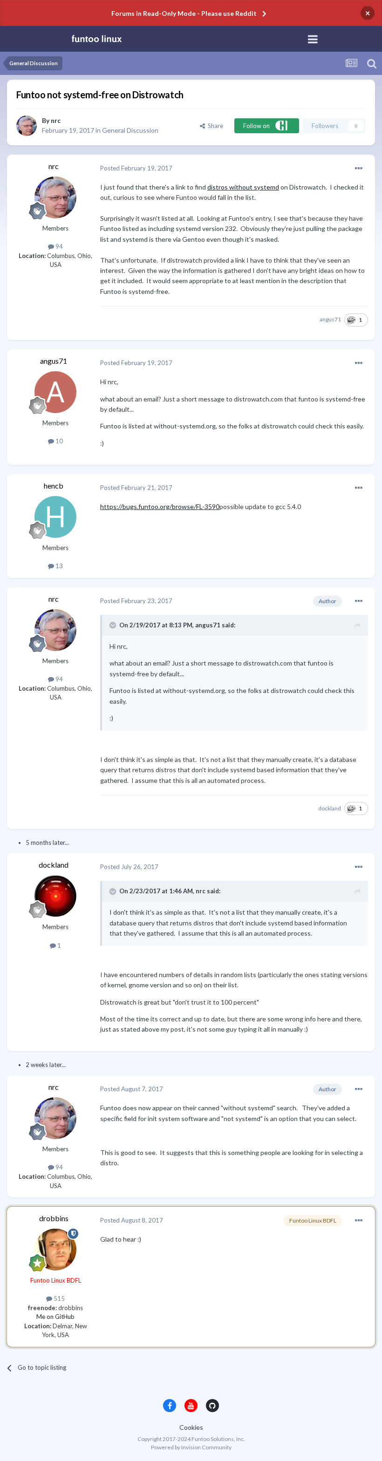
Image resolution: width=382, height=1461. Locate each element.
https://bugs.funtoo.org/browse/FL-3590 (159, 506)
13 (58, 566)
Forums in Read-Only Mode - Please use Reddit (184, 13)
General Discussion (130, 130)
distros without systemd (243, 187)
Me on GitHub (55, 1316)
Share (214, 125)
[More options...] (358, 168)
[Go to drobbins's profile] (55, 1250)
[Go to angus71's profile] (55, 392)
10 (58, 441)
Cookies (191, 1427)
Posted (136, 168)
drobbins (53, 1218)
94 (58, 246)
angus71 (330, 319)
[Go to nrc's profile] (26, 126)
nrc (56, 120)
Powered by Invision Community (191, 1447)
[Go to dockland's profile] (55, 896)
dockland (329, 808)
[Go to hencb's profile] (55, 517)
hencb (53, 485)
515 (58, 1298)
